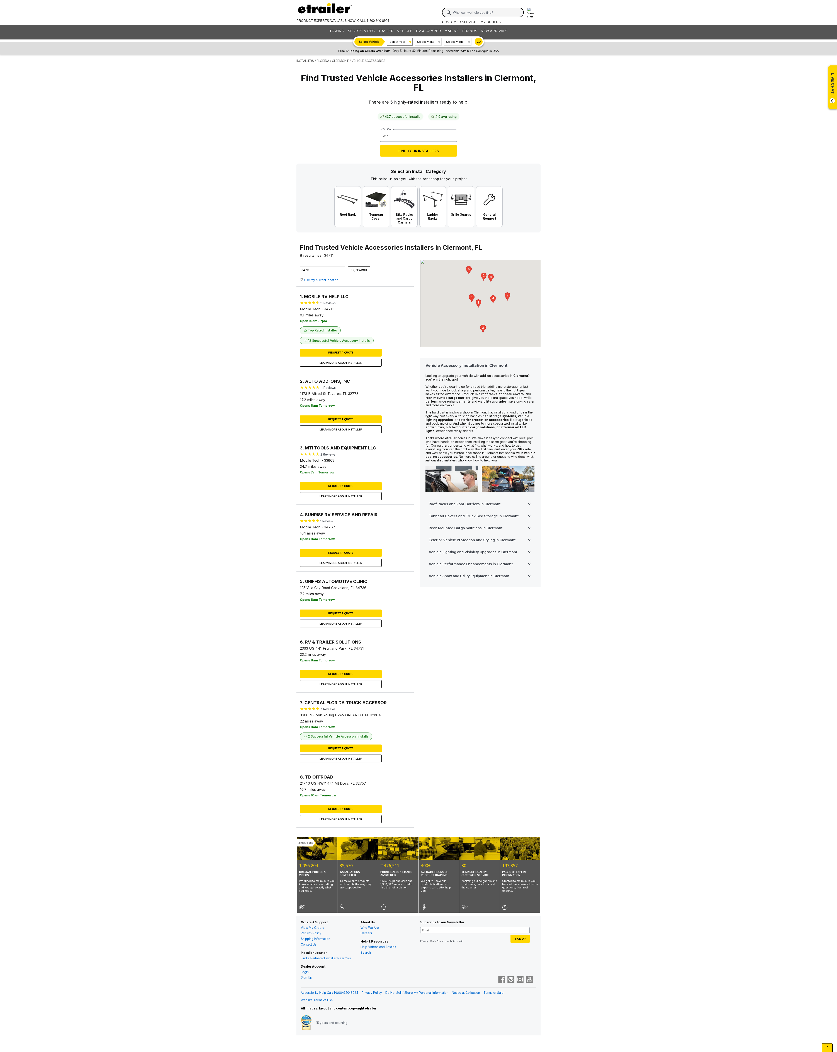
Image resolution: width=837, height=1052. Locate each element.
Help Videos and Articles (378, 947)
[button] (478, 303)
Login (305, 972)
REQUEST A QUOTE (340, 352)
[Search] (449, 12)
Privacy (424, 941)
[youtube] (529, 980)
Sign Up (306, 977)
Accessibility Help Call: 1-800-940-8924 (329, 992)
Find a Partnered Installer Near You (326, 958)
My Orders (491, 22)
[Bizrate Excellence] (306, 1022)
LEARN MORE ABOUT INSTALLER (341, 362)
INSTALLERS (305, 61)
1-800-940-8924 (378, 20)
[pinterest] (511, 980)
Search (361, 270)
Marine (452, 31)
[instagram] (520, 980)
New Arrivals (494, 31)
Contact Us (308, 944)
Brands (469, 31)
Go (479, 41)
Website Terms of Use (317, 1000)
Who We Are (370, 927)
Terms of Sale (493, 992)
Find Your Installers (418, 151)
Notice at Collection (466, 992)
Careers (366, 933)
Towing (337, 31)
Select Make (425, 41)
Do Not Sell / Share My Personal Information (416, 992)
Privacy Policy (372, 992)
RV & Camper (428, 31)
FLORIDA (323, 61)
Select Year (397, 41)
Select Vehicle (369, 41)
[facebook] (501, 980)
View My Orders (312, 927)
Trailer (386, 31)
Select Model (455, 41)
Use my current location (321, 280)
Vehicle (405, 31)
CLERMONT (340, 61)
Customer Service (459, 22)
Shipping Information (315, 939)
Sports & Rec (361, 31)
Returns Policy (311, 933)
